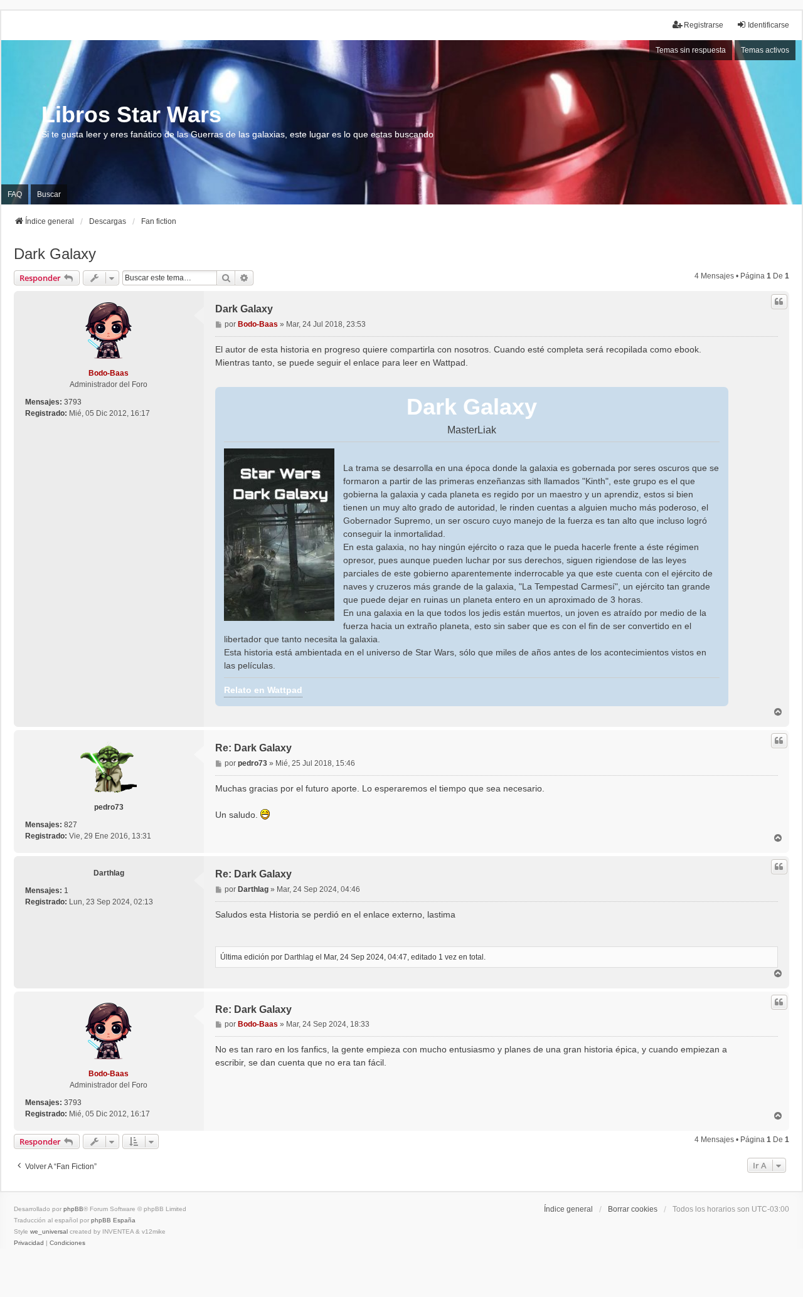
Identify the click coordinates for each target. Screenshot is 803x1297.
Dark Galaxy (55, 253)
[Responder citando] (779, 301)
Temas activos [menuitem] (765, 50)
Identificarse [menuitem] (768, 25)
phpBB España (113, 1220)
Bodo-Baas (108, 373)
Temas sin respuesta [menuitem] (691, 50)
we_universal (49, 1231)
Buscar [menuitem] (49, 194)
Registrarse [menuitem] (703, 25)
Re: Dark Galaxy (253, 748)
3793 (73, 402)
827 (70, 824)
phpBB (73, 1208)
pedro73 (109, 807)
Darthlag (108, 873)
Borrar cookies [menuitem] (632, 1209)
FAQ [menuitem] (15, 194)
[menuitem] (29, 1243)
